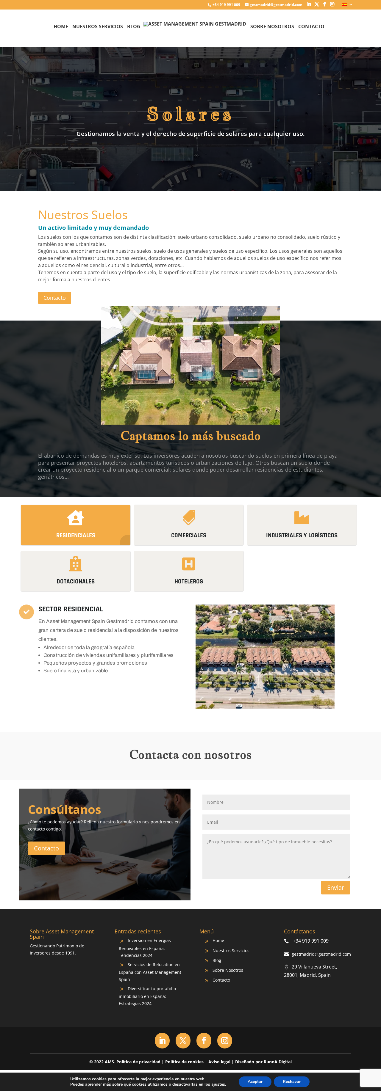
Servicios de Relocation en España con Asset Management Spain (150, 972)
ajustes (218, 1084)
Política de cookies (184, 1062)
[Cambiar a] (347, 6)
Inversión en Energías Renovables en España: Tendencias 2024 (145, 948)
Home (61, 27)
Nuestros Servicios (97, 27)
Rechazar (292, 1081)
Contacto (311, 27)
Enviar (335, 887)
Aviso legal (219, 1062)
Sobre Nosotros (272, 27)
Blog (133, 27)
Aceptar (255, 1081)
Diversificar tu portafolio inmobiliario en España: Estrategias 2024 (147, 996)
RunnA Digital (278, 1062)
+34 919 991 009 (226, 4)
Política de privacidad (138, 1062)
